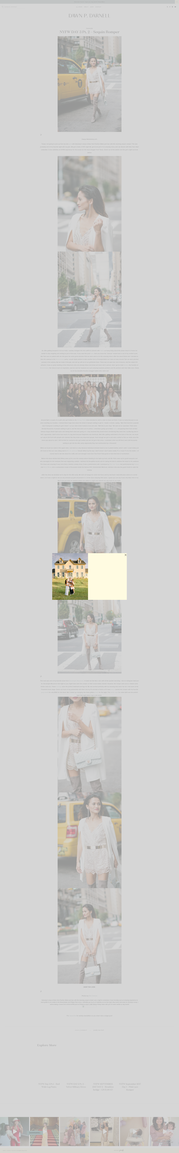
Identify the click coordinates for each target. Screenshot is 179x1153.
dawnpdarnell (34, 1133)
